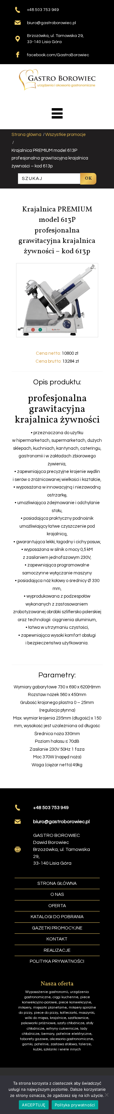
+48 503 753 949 (43, 10)
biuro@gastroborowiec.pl (51, 23)
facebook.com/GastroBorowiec (58, 55)
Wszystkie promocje (65, 134)
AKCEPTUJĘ (33, 1104)
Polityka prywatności (75, 1104)
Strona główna (26, 134)
